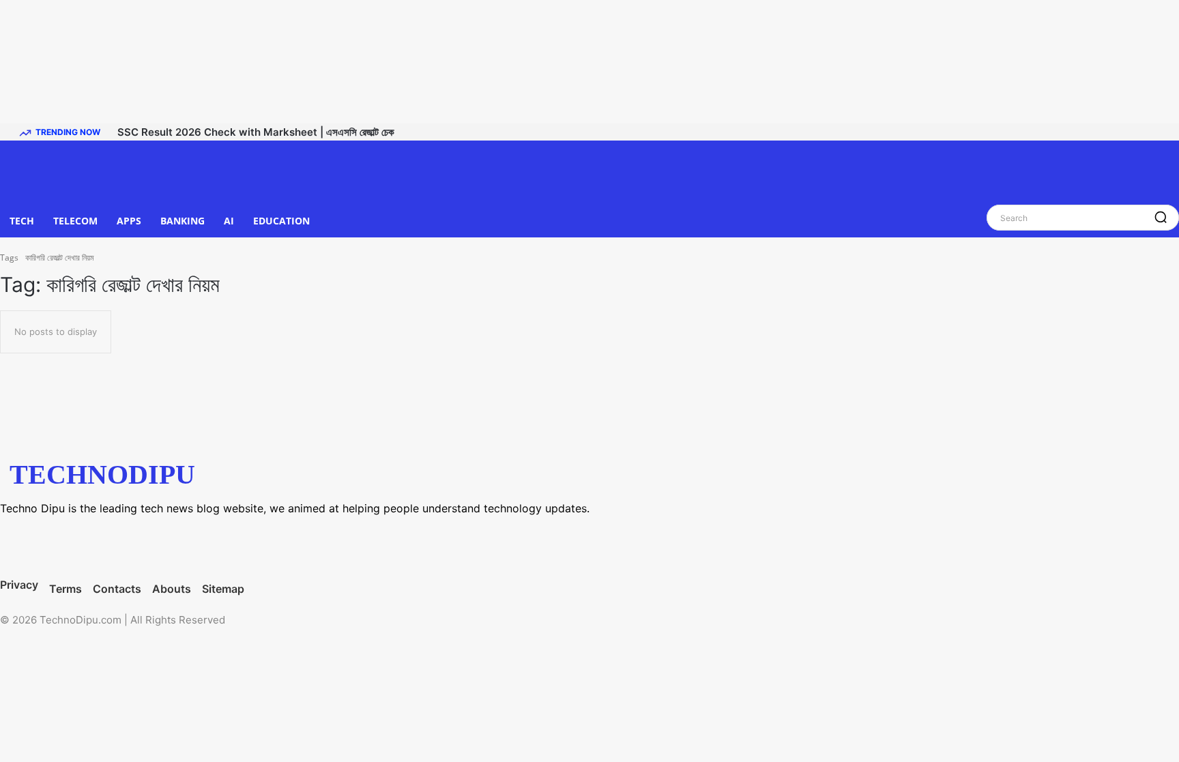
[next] (1166, 131)
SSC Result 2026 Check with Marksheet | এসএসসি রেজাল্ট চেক (255, 132)
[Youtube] (242, 545)
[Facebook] (24, 545)
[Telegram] (133, 545)
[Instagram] (78, 545)
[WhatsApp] (188, 545)
